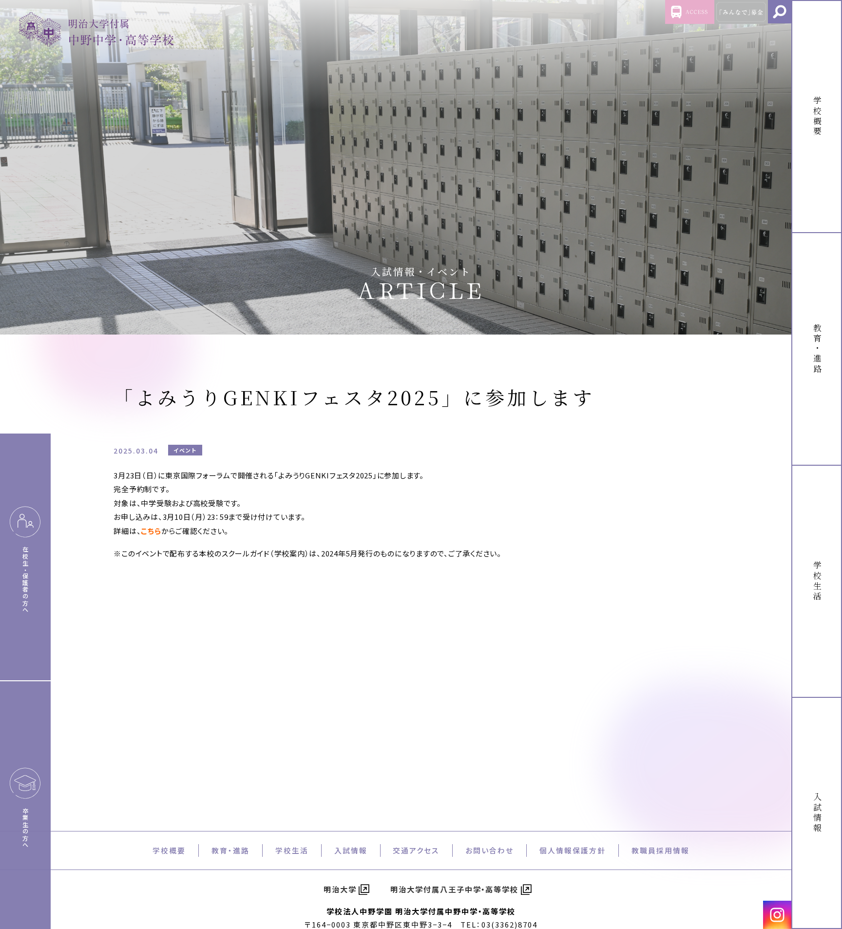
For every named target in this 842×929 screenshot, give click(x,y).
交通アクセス (416, 850)
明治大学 (340, 889)
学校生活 (291, 850)
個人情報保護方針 (572, 850)
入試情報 (350, 850)
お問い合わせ (489, 850)
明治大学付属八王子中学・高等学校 (454, 889)
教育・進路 (230, 850)
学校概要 (169, 850)
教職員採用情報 (660, 850)
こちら (151, 531)
